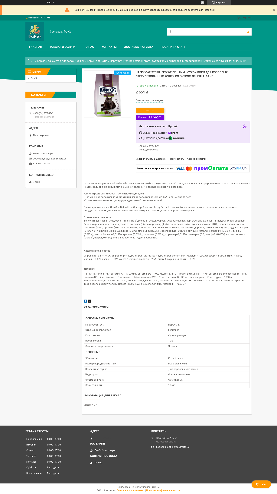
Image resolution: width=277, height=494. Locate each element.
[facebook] (85, 301)
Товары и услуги (62, 46)
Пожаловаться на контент (131, 490)
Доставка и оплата (138, 46)
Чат (264, 484)
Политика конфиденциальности (163, 490)
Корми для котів (97, 60)
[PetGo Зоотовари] (34, 31)
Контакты (109, 46)
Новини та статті (173, 46)
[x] (89, 301)
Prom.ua (155, 487)
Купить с (143, 117)
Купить (150, 110)
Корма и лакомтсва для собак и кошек (60, 60)
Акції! (34, 78)
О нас (90, 46)
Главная (35, 46)
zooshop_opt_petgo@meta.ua (50, 158)
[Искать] (248, 32)
